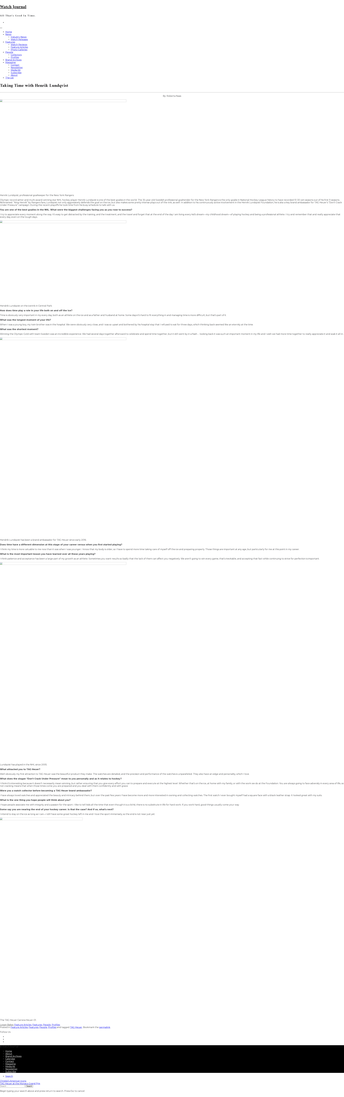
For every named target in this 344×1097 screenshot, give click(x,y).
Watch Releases (19, 39)
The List (9, 77)
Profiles (15, 57)
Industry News (18, 37)
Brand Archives (13, 60)
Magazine (10, 62)
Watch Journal (13, 7)
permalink (104, 1027)
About (14, 75)
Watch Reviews (19, 44)
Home (8, 32)
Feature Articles (19, 47)
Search (9, 1076)
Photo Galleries (19, 49)
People (9, 52)
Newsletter (17, 67)
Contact (15, 65)
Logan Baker (7, 1024)
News (8, 34)
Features (10, 42)
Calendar (10, 1059)
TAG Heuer (76, 1027)
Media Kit (16, 70)
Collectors (16, 55)
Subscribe (16, 72)
